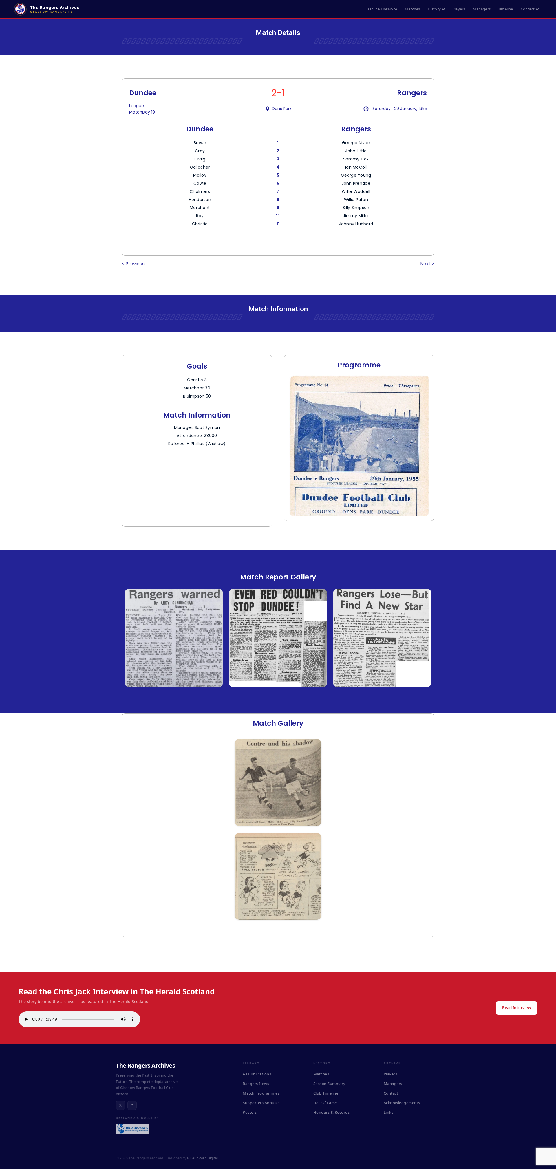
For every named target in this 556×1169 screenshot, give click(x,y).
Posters (250, 1112)
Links (389, 1112)
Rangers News (256, 1083)
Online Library (380, 9)
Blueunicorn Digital (202, 1158)
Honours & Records (331, 1112)
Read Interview (516, 1007)
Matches (412, 9)
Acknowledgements (402, 1102)
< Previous (133, 263)
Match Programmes (261, 1093)
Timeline (505, 9)
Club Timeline (326, 1093)
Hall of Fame (325, 1102)
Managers (482, 9)
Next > (427, 263)
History (434, 9)
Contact (528, 9)
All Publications (257, 1074)
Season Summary (329, 1083)
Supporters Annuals (261, 1102)
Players (458, 9)
